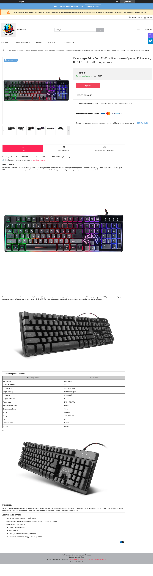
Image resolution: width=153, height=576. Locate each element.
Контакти (51, 42)
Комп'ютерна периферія (54, 50)
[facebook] (121, 542)
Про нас (38, 42)
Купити (88, 86)
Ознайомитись (93, 6)
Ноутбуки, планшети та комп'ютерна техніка (26, 50)
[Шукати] (100, 30)
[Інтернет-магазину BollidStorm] (8, 29)
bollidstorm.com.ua (39, 160)
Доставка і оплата (68, 42)
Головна (4, 42)
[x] (123, 542)
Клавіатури (70, 50)
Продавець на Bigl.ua (76, 557)
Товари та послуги (21, 42)
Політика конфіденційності (96, 559)
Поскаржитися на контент (77, 559)
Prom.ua (88, 555)
